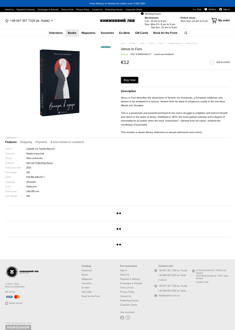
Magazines (88, 32)
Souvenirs (107, 32)
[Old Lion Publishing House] (105, 47)
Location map (202, 282)
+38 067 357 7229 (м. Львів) (30, 20)
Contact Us (97, 9)
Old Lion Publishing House (39, 163)
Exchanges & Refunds (48, 9)
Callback (162, 280)
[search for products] (186, 33)
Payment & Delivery (26, 9)
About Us (9, 9)
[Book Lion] (22, 271)
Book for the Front (165, 32)
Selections (56, 32)
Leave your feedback (164, 54)
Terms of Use (67, 9)
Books (72, 32)
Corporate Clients (134, 9)
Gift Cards (141, 32)
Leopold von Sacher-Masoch (40, 148)
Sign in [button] (123, 270)
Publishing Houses (114, 9)
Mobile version (15, 303)
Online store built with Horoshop (18, 323)
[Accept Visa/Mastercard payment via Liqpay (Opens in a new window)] (12, 296)
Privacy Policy (82, 9)
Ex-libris (124, 32)
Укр (194, 9)
